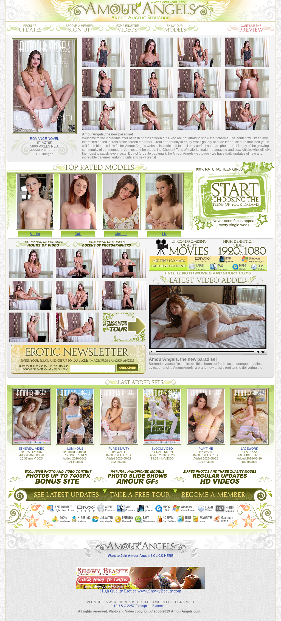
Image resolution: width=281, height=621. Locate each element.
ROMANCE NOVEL (44, 139)
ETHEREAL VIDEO (31, 448)
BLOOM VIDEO (162, 448)
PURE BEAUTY (118, 448)
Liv (164, 234)
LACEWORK (249, 448)
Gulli (78, 234)
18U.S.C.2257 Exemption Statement (140, 606)
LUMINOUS (75, 448)
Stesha (35, 234)
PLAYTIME (206, 448)
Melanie (121, 234)
